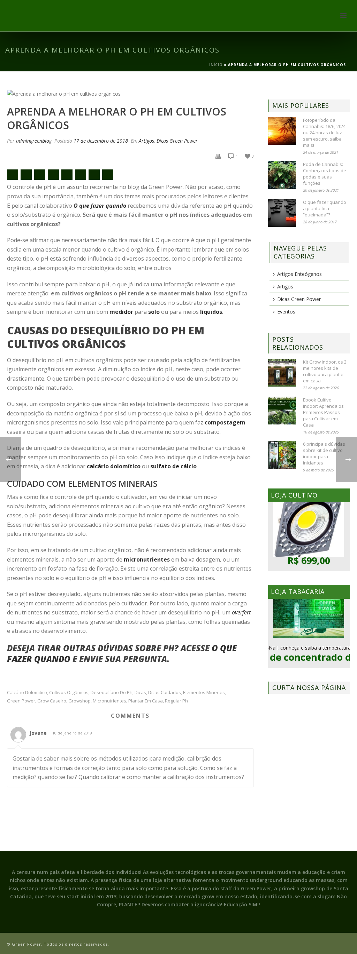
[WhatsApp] (107, 174)
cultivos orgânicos (69, 692)
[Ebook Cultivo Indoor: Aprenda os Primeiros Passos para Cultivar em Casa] (282, 410)
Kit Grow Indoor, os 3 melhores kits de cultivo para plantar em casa (325, 371)
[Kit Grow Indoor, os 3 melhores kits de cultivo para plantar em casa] (282, 373)
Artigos (146, 140)
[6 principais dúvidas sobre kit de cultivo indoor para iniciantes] (282, 455)
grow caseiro (51, 701)
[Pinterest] (80, 174)
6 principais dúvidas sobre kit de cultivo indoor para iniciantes (324, 453)
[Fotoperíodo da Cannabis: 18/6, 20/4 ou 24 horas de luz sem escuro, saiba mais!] (282, 131)
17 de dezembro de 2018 (101, 140)
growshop (79, 701)
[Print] (218, 156)
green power (21, 701)
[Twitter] (39, 174)
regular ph (176, 701)
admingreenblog (34, 140)
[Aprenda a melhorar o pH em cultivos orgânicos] (130, 93)
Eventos (286, 311)
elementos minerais (204, 692)
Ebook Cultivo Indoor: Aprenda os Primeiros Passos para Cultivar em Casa (323, 412)
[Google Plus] (53, 174)
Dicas (140, 692)
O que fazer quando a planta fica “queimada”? (324, 208)
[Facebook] (26, 174)
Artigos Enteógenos (299, 274)
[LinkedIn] (94, 174)
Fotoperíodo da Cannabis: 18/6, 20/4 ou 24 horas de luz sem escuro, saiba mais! (324, 132)
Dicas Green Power (177, 140)
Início (216, 64)
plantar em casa (145, 701)
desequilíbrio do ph (111, 692)
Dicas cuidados (164, 692)
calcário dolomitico (27, 692)
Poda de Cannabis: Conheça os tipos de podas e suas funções (324, 173)
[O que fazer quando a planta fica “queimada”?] (282, 213)
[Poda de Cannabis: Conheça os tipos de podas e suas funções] (282, 175)
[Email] (12, 174)
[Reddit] (67, 174)
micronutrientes (109, 701)
